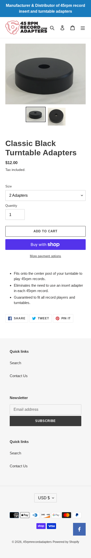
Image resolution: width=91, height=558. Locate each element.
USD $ (44, 498)
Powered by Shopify (66, 542)
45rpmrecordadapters (37, 542)
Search (15, 363)
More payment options (45, 256)
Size (8, 186)
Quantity (11, 205)
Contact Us (19, 376)
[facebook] (79, 529)
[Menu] (83, 27)
